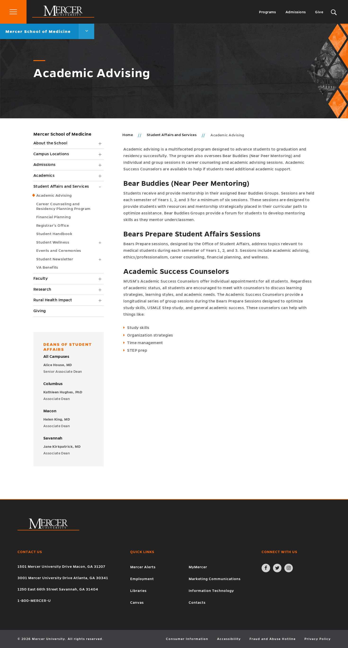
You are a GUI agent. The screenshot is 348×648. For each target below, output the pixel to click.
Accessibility (229, 639)
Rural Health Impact (52, 300)
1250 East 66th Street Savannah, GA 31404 (58, 589)
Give (319, 12)
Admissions (296, 12)
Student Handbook (54, 234)
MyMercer (198, 567)
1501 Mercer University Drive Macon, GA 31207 (61, 566)
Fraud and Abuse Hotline (273, 639)
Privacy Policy (317, 639)
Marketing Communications (215, 579)
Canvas (137, 602)
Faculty (40, 278)
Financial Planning (53, 217)
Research (42, 289)
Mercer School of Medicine (62, 134)
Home (127, 135)
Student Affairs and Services (61, 186)
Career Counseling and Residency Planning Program (63, 206)
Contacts (197, 602)
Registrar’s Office (52, 225)
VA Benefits (47, 267)
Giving (39, 311)
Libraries (138, 591)
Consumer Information (187, 639)
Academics (43, 175)
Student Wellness (52, 242)
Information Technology (211, 591)
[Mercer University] (63, 16)
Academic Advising (54, 195)
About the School (50, 143)
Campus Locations (51, 154)
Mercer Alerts (143, 567)
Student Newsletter (54, 259)
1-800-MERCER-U (34, 601)
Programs (267, 12)
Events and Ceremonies (58, 251)
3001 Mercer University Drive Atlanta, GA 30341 (63, 578)
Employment (142, 579)
